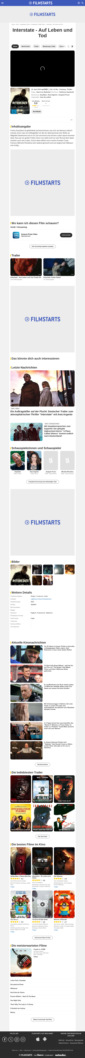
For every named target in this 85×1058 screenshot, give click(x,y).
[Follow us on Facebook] (5, 1039)
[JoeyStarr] (17, 460)
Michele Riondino (67, 472)
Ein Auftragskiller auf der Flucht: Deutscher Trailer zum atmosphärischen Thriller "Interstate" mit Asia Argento (41, 413)
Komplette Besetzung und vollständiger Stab (43, 482)
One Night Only (15, 1000)
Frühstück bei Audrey (17, 1008)
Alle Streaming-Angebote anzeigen (42, 246)
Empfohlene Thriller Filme (38, 24)
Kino (17, 24)
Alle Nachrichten (42, 764)
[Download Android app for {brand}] (46, 1039)
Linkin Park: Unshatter (18, 980)
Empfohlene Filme (25, 24)
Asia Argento (52, 95)
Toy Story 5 (14, 919)
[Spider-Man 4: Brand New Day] (20, 861)
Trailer (16, 255)
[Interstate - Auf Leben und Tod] (20, 101)
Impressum (27, 1050)
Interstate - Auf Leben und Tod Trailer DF (25, 277)
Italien (46, 596)
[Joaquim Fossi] (51, 460)
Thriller (69, 89)
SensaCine (69, 1040)
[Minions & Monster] (64, 904)
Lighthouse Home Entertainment (41, 599)
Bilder (16, 561)
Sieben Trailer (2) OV (64, 801)
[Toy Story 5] (20, 904)
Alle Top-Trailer (42, 836)
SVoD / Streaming (18, 227)
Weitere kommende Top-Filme (42, 1019)
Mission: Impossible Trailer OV (42, 829)
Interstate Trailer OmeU (52, 277)
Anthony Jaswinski (66, 92)
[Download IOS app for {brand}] (39, 1039)
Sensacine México (76, 1043)
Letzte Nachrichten (24, 367)
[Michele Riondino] (67, 460)
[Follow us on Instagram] (17, 1039)
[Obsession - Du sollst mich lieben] (42, 861)
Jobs (20, 1050)
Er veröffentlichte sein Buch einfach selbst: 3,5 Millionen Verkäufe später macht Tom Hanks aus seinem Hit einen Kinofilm (59, 686)
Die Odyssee (58, 876)
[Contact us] (23, 1039)
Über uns (15, 1050)
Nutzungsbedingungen (40, 1050)
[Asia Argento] (34, 460)
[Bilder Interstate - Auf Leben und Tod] (20, 575)
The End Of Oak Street (39, 919)
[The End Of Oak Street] (42, 904)
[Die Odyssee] (64, 861)
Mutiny (12, 1012)
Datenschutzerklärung (55, 1050)
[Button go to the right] (72, 46)
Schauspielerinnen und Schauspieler (36, 448)
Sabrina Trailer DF (64, 829)
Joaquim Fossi (64, 95)
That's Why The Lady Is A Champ (21, 1004)
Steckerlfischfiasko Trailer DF (20, 829)
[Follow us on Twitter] (11, 1039)
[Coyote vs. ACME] (21, 962)
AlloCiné (61, 1040)
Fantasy (63, 89)
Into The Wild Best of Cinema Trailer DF (43, 801)
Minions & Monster (60, 919)
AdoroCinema (64, 1043)
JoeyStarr (43, 95)
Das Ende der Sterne (17, 992)
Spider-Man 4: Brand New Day (20, 876)
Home (13, 24)
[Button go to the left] (68, 46)
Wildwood (13, 988)
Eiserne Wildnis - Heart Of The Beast (22, 996)
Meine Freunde (46, 101)
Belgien (33, 596)
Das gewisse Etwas (16, 984)
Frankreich (39, 596)
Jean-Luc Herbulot (43, 92)
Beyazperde (79, 1040)
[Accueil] (40, 3)
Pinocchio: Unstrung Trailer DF (20, 801)
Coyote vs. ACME (39, 949)
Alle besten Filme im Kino (42, 937)
